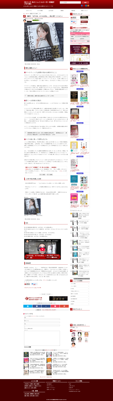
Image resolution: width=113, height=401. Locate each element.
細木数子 (72, 303)
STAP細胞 (72, 301)
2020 (79, 65)
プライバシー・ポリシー (74, 389)
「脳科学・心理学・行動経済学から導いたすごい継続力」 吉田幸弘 (84, 188)
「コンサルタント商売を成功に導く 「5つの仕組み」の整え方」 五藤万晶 (74, 103)
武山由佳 (79, 336)
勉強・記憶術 (36, 383)
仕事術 (31, 383)
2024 (81, 19)
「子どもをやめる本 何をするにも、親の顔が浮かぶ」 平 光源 (84, 153)
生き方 (37, 395)
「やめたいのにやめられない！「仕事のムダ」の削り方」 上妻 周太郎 (84, 206)
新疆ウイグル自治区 (74, 293)
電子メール (26, 320)
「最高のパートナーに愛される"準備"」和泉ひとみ (74, 153)
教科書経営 (49, 384)
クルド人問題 (73, 283)
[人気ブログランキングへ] (27, 284)
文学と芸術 (32, 395)
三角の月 (86, 341)
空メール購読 (42, 174)
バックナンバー (74, 43)
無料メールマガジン (51, 387)
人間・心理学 (33, 387)
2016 (81, 65)
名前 (25, 317)
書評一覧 (27, 13)
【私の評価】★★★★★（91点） (37, 367)
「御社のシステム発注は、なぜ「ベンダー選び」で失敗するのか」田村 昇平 (84, 85)
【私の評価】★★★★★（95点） (59, 361)
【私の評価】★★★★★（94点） (37, 354)
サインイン (33, 316)
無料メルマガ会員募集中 (80, 27)
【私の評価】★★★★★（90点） (59, 355)
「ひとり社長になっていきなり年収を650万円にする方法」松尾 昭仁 (74, 137)
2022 (86, 19)
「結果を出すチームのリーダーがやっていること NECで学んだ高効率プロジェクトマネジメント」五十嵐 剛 (74, 188)
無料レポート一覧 (83, 24)
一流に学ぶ (27, 383)
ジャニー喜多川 (73, 286)
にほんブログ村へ (73, 23)
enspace (73, 341)
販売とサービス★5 (49, 350)
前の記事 (43, 294)
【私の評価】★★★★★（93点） (59, 366)
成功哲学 (26, 385)
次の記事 (48, 294)
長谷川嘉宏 (86, 336)
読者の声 (80, 43)
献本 (70, 384)
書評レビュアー (77, 330)
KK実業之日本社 (48, 309)
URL (25, 323)
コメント (26, 330)
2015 (84, 65)
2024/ (71, 65)
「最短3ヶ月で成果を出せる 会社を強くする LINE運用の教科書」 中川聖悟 (37, 353)
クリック (45, 280)
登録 (72, 41)
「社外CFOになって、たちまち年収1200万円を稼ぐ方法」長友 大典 (59, 365)
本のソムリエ (29, 20)
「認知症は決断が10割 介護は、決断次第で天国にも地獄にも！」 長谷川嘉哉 (84, 103)
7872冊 (28, 4)
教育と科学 (37, 393)
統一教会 (72, 288)
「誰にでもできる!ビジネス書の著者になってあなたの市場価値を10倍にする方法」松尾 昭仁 (74, 206)
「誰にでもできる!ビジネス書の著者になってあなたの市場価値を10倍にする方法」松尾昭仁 (37, 359)
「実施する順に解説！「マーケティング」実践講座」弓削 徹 (74, 120)
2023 (84, 19)
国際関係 (32, 393)
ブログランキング (28, 287)
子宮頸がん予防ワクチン (75, 291)
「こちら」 (60, 171)
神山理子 (54, 309)
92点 (43, 309)
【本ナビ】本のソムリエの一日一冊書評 (39, 2)
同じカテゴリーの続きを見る (46, 377)
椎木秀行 (79, 341)
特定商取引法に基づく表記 (74, 391)
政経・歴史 (27, 395)
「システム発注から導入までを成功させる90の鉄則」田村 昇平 (74, 170)
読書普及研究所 (55, 399)
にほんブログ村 (37, 287)
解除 (75, 41)
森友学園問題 (73, 296)
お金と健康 (27, 393)
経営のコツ (31, 385)
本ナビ (24, 13)
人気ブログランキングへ (74, 19)
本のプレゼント (50, 385)
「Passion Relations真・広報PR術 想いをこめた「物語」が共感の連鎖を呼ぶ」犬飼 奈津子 (37, 365)
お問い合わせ (72, 385)
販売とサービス (38, 385)
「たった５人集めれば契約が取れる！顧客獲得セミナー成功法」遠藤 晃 (37, 371)
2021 (88, 19)
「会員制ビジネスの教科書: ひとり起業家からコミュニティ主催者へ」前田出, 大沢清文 (60, 359)
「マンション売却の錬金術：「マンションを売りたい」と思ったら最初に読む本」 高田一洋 (60, 353)
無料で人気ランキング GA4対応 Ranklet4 (81, 278)
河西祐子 (73, 336)
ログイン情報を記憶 (28, 328)
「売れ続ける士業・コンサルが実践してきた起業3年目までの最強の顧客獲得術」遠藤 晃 (60, 371)
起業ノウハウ (27, 387)
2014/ (86, 65)
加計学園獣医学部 (74, 298)
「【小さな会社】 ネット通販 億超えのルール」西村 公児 (74, 86)
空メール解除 (49, 174)
